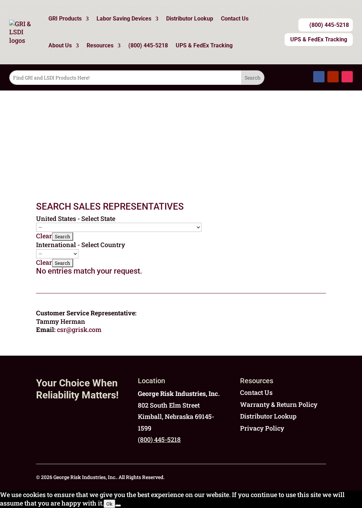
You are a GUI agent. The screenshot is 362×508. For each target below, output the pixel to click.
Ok (109, 504)
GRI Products (65, 18)
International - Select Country (80, 244)
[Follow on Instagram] (347, 76)
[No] (118, 505)
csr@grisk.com (79, 329)
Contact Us (235, 18)
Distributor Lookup (189, 18)
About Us (60, 45)
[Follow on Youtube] (333, 76)
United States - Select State (75, 218)
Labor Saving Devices (124, 18)
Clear (44, 236)
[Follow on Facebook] (319, 76)
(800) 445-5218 (148, 45)
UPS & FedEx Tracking (204, 45)
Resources (100, 45)
